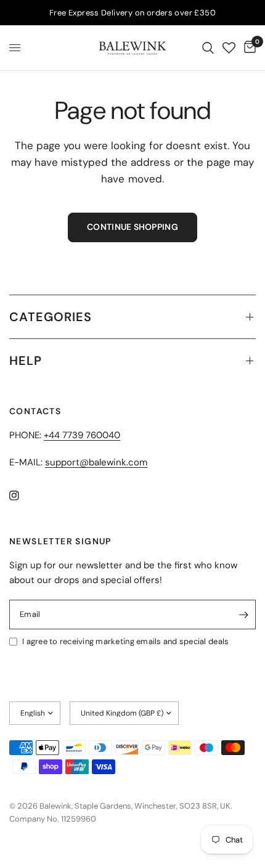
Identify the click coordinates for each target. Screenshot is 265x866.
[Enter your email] (243, 614)
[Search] (208, 47)
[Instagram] (22, 495)
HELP (25, 361)
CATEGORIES (50, 317)
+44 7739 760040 (82, 435)
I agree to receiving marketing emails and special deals (125, 641)
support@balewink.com (96, 462)
